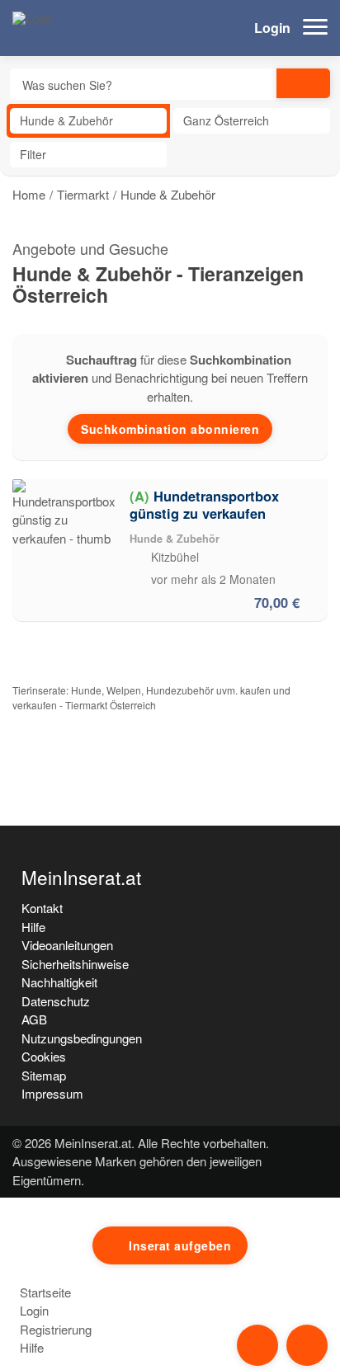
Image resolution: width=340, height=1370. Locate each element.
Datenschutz (55, 1001)
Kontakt (42, 907)
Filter (33, 154)
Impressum (52, 1093)
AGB (34, 1019)
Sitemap (43, 1075)
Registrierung (54, 1329)
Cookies (43, 1056)
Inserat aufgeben (180, 1245)
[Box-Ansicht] (316, 154)
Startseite (44, 1292)
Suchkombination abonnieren (170, 429)
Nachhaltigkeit (59, 982)
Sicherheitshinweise (75, 963)
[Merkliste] (312, 492)
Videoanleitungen (67, 944)
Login (270, 27)
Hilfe (33, 926)
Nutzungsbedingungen (81, 1038)
